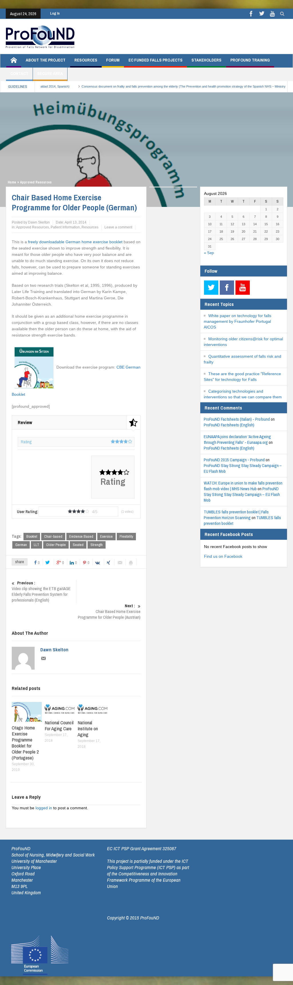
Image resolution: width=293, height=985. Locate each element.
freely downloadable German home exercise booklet (75, 242)
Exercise (106, 536)
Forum (113, 60)
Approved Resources (36, 182)
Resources (85, 60)
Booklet (31, 536)
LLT (36, 544)
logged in (43, 808)
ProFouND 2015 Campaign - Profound (234, 460)
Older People (56, 544)
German (21, 544)
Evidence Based (81, 536)
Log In (55, 13)
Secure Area (50, 73)
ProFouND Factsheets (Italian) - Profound (237, 419)
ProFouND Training (250, 60)
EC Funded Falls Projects (155, 60)
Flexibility (126, 536)
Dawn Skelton (54, 649)
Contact (19, 73)
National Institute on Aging (88, 728)
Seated (78, 544)
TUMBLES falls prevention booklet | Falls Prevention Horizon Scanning (236, 515)
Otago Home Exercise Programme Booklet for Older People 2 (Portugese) (25, 742)
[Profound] (40, 36)
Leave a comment (118, 227)
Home (12, 182)
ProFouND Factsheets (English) (229, 425)
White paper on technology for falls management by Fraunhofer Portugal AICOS (237, 321)
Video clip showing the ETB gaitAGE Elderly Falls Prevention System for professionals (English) (41, 591)
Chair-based (53, 536)
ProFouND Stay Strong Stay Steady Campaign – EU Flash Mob (243, 468)
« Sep (209, 253)
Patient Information (65, 227)
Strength (96, 544)
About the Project (46, 60)
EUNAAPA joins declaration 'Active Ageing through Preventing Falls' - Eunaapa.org (237, 439)
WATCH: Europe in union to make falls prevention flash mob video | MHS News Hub (243, 486)
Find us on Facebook (223, 556)
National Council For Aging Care (59, 725)
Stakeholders (206, 60)
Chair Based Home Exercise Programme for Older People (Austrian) (109, 611)
